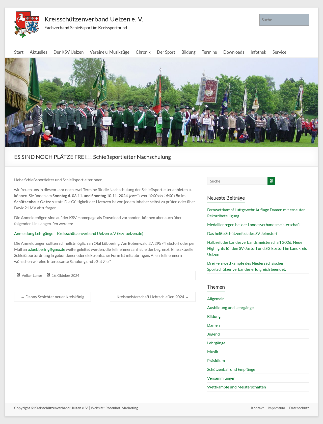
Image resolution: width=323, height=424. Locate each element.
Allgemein (216, 298)
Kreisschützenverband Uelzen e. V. (93, 19)
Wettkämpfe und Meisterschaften (236, 386)
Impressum (276, 408)
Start (18, 52)
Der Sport (166, 52)
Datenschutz (299, 408)
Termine (209, 52)
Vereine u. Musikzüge (109, 52)
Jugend (213, 333)
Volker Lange (32, 275)
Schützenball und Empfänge (231, 369)
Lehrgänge (216, 342)
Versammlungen (221, 378)
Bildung (188, 52)
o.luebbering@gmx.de (47, 249)
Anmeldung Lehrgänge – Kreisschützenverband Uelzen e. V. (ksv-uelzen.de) (78, 233)
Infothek (258, 52)
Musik (212, 351)
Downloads (233, 52)
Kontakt (257, 408)
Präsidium (216, 360)
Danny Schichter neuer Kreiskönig (52, 296)
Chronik (143, 52)
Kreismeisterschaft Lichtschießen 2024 (153, 296)
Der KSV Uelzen (68, 52)
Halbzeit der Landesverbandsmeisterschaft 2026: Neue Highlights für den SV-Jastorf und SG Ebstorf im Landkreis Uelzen (257, 248)
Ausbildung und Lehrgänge (230, 307)
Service (279, 52)
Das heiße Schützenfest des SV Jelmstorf (242, 233)
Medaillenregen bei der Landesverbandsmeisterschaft (253, 224)
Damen (213, 325)
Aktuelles (38, 52)
